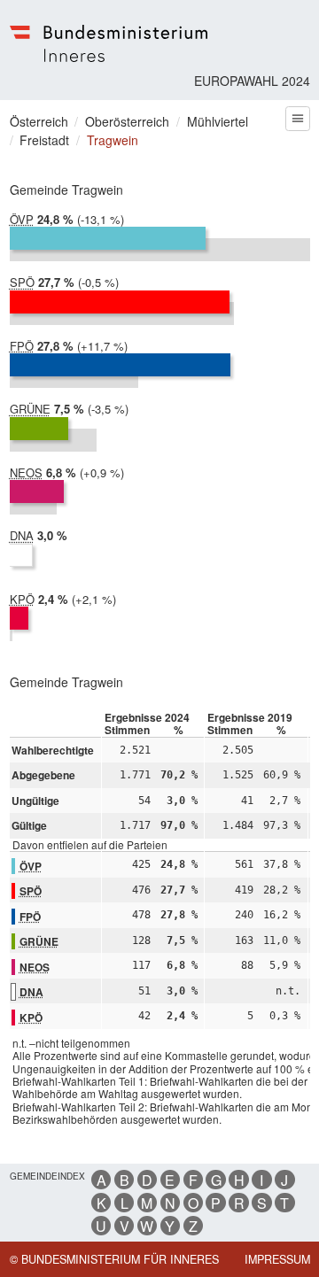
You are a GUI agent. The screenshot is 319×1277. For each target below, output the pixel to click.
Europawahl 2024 (252, 80)
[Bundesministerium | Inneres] (109, 43)
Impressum (277, 1259)
